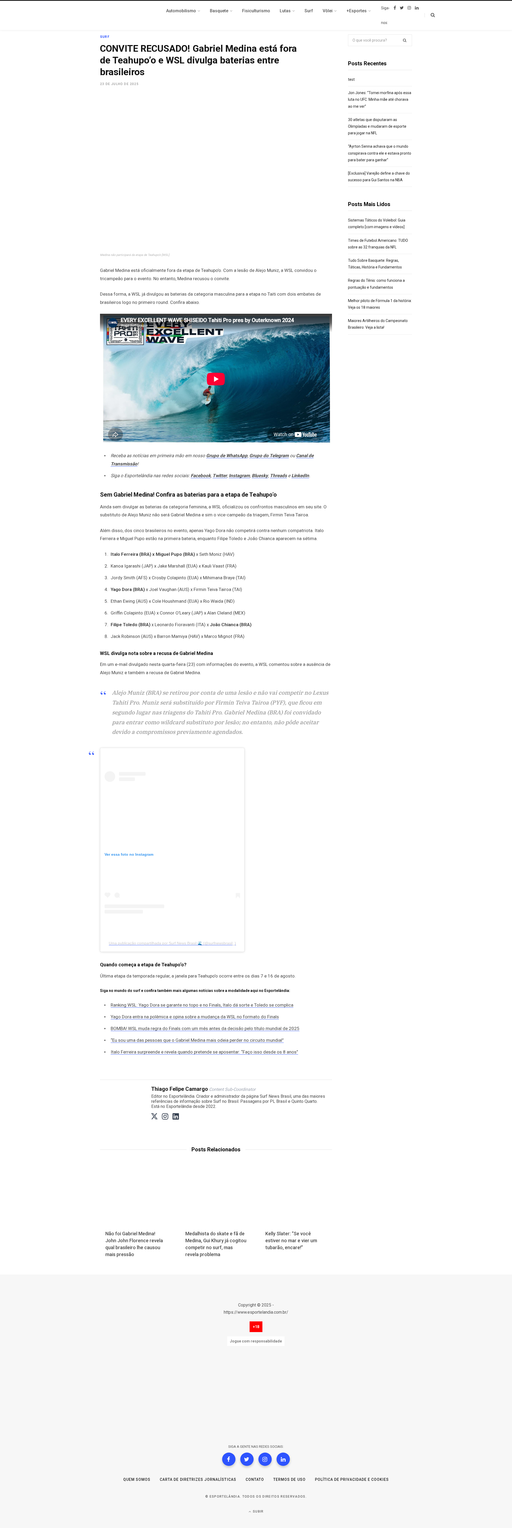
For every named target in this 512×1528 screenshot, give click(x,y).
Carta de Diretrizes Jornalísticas (198, 1479)
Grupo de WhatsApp (226, 455)
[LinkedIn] (283, 1459)
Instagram (239, 475)
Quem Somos (137, 1479)
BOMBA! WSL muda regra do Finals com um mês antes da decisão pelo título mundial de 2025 (205, 1028)
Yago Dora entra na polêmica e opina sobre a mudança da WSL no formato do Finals (195, 1016)
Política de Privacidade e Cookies (352, 1479)
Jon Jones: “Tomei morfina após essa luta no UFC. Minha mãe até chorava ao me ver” (379, 99)
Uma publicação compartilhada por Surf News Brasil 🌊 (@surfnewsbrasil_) (172, 943)
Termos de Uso (289, 1479)
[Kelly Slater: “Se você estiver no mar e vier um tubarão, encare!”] (296, 1200)
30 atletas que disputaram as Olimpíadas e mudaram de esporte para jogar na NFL (377, 126)
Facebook (201, 475)
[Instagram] (265, 1459)
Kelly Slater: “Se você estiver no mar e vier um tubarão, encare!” (291, 1240)
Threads (278, 475)
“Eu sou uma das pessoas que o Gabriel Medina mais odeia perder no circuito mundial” (197, 1040)
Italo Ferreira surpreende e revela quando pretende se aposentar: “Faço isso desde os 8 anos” (204, 1052)
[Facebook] (228, 1459)
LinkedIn (300, 475)
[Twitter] (247, 1459)
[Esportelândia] (126, 15)
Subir (257, 1511)
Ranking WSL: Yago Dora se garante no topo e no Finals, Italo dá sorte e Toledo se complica (202, 1005)
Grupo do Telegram (269, 455)
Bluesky (260, 475)
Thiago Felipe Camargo (179, 1089)
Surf (105, 37)
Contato (255, 1479)
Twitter (220, 475)
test (351, 79)
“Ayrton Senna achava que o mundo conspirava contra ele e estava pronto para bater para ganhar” (379, 153)
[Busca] (430, 15)
